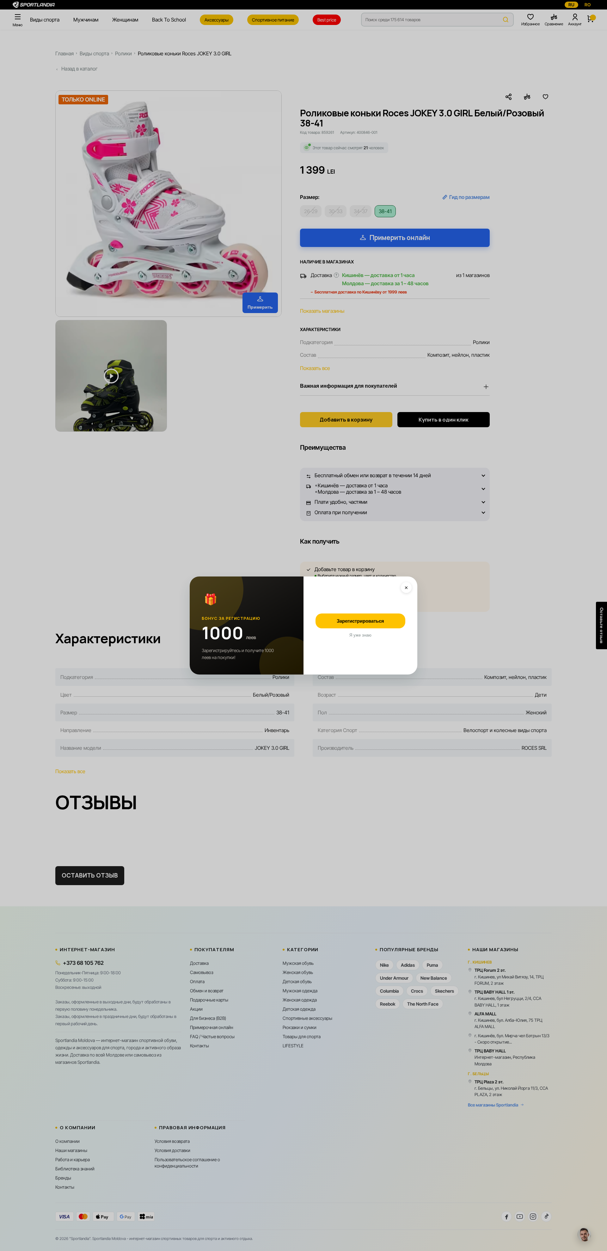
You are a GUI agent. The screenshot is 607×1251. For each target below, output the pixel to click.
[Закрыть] (406, 587)
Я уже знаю (360, 635)
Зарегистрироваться (360, 621)
